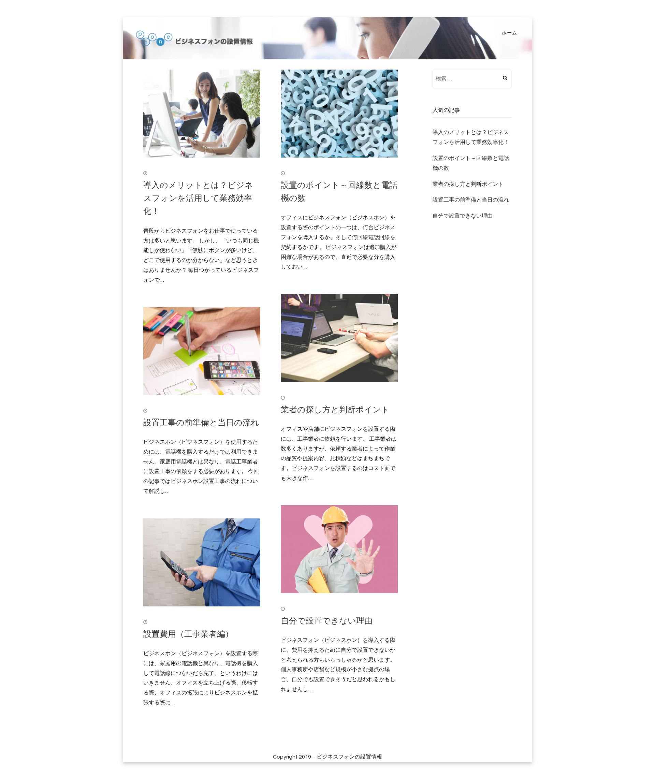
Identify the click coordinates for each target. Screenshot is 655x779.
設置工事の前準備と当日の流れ (201, 422)
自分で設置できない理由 (327, 620)
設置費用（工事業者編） (188, 633)
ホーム (509, 33)
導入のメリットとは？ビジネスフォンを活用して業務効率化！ (198, 198)
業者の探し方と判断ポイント (335, 409)
